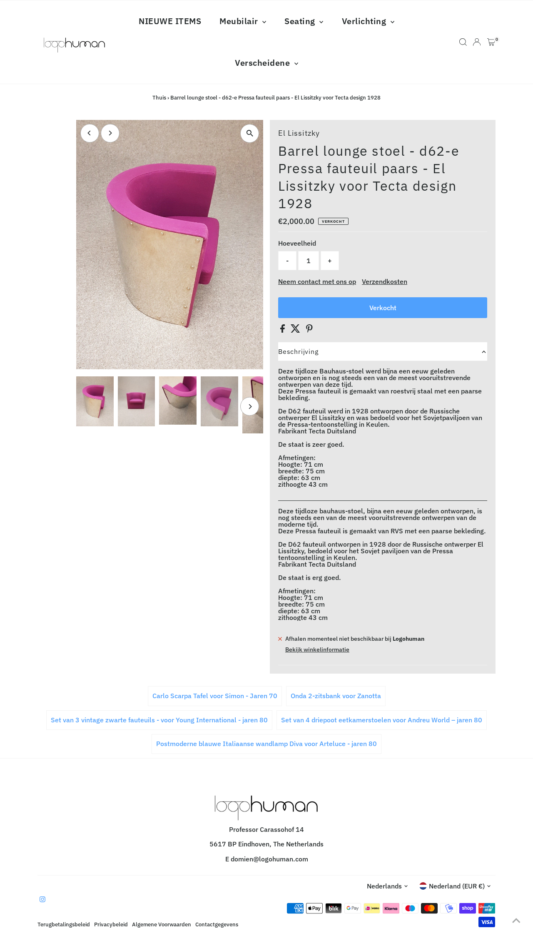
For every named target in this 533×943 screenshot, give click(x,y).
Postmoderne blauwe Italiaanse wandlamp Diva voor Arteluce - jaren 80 (266, 743)
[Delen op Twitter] (296, 330)
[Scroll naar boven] (516, 920)
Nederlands (384, 886)
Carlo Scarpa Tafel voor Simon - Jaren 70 (214, 696)
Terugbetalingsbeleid (63, 924)
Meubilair (239, 21)
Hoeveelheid (297, 243)
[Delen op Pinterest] (309, 330)
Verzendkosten (384, 281)
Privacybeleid (111, 924)
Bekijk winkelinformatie (317, 649)
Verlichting (365, 21)
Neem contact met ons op (317, 281)
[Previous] (89, 133)
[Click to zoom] (249, 133)
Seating (300, 21)
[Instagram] (42, 900)
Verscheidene (263, 62)
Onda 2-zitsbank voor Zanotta (336, 696)
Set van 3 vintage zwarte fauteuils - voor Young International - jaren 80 (159, 720)
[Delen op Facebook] (283, 330)
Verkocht (382, 308)
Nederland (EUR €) (457, 886)
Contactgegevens (216, 924)
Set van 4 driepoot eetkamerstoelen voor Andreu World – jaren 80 (381, 720)
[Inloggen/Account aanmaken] (477, 42)
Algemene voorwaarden (161, 924)
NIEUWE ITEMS (170, 21)
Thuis (159, 97)
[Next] (110, 133)
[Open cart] (491, 42)
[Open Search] (463, 42)
